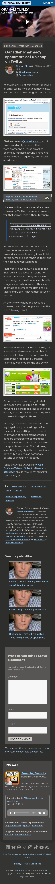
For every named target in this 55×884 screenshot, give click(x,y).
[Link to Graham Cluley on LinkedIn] (8, 847)
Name (11, 709)
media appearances (15, 533)
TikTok (8, 539)
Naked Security (18, 486)
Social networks (38, 486)
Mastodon (9, 471)
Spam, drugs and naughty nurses (27, 609)
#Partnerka (36, 496)
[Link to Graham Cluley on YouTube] (42, 847)
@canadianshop (31, 141)
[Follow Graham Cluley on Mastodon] (19, 847)
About (27, 857)
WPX (46, 870)
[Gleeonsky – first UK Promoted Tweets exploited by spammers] (31, 622)
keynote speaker (25, 511)
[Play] (11, 813)
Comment (14, 676)
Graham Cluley (23, 66)
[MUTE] (40, 813)
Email (11, 724)
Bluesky (38, 468)
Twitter (18, 490)
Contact (47, 854)
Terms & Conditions (31, 863)
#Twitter (9, 500)
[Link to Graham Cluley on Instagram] (30, 847)
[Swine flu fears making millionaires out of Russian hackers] (31, 569)
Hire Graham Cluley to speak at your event (22, 854)
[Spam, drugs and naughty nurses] (31, 598)
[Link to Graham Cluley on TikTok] (36, 847)
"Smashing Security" (15, 536)
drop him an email (14, 542)
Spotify (26, 825)
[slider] (21, 813)
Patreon (9, 834)
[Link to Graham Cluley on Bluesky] (13, 847)
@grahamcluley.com (29, 72)
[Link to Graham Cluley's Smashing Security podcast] (25, 847)
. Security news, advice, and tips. (22, 198)
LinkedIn (17, 539)
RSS (34, 825)
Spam (8, 490)
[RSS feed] (47, 847)
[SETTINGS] (44, 813)
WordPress (21, 870)
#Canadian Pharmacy (15, 496)
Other (40, 825)
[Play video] (27, 22)
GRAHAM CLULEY (15, 9)
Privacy (17, 863)
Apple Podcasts (13, 825)
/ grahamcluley (26, 75)
